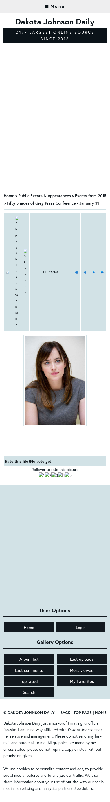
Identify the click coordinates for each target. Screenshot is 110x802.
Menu (57, 6)
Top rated (29, 681)
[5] (68, 475)
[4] (61, 475)
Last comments (29, 670)
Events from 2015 (90, 195)
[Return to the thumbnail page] (8, 272)
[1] (42, 475)
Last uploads (82, 659)
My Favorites (82, 681)
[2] (48, 475)
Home (9, 195)
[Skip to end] (102, 272)
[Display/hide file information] (16, 272)
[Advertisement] (55, 130)
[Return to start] (76, 272)
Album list (29, 659)
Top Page (83, 712)
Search (29, 692)
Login (81, 627)
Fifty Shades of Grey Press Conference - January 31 (53, 203)
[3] (54, 475)
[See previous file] (85, 272)
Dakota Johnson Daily (21, 723)
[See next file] (93, 272)
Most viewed (82, 670)
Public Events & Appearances (44, 195)
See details (83, 788)
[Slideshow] (25, 272)
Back (65, 712)
